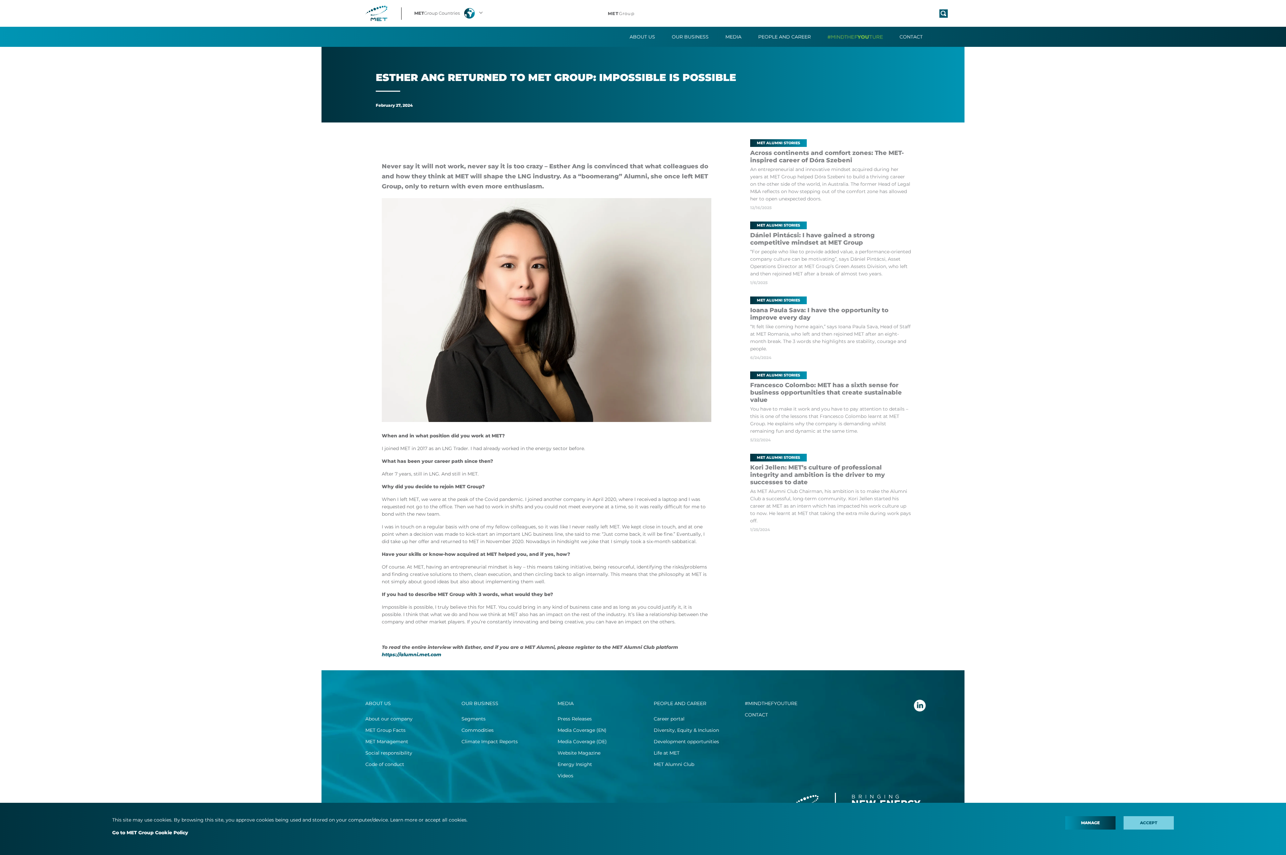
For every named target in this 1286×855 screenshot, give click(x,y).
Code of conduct (384, 764)
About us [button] (642, 37)
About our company (389, 719)
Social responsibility (388, 753)
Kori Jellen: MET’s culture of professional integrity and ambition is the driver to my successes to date (817, 475)
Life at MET (667, 753)
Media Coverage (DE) (582, 742)
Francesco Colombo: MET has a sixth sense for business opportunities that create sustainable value (826, 392)
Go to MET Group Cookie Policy (150, 833)
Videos (565, 776)
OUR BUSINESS (479, 703)
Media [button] (733, 37)
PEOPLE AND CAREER (680, 703)
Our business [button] (690, 37)
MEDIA (566, 703)
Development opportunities (686, 742)
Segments (473, 719)
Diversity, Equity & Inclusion (686, 730)
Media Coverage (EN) (582, 730)
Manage (1090, 822)
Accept (1148, 822)
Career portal (669, 719)
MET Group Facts (385, 730)
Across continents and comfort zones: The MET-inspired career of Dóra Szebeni (827, 156)
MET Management (386, 742)
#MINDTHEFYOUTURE (771, 703)
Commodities (477, 730)
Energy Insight (575, 764)
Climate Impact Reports (489, 742)
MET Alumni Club (674, 764)
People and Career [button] (784, 37)
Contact (911, 37)
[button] (449, 13)
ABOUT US (378, 703)
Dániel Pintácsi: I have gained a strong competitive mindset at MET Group (812, 239)
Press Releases (575, 719)
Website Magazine (579, 753)
